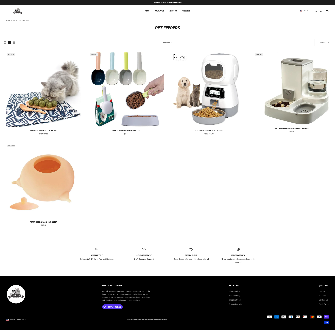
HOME (147, 11)
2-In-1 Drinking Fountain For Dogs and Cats (291, 128)
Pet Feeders (24, 20)
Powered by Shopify (159, 319)
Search (322, 291)
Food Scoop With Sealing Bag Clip (126, 131)
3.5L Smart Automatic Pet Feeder (208, 131)
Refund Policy (234, 295)
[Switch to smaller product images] (9, 42)
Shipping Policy (235, 300)
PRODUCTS (186, 11)
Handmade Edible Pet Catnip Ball (43, 131)
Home (8, 20)
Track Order (324, 304)
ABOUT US (173, 11)
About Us (322, 295)
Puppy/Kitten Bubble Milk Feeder (43, 222)
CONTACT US (159, 11)
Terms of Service (235, 304)
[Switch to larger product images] (5, 42)
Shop (15, 20)
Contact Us (323, 300)
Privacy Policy (234, 291)
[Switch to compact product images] (14, 42)
